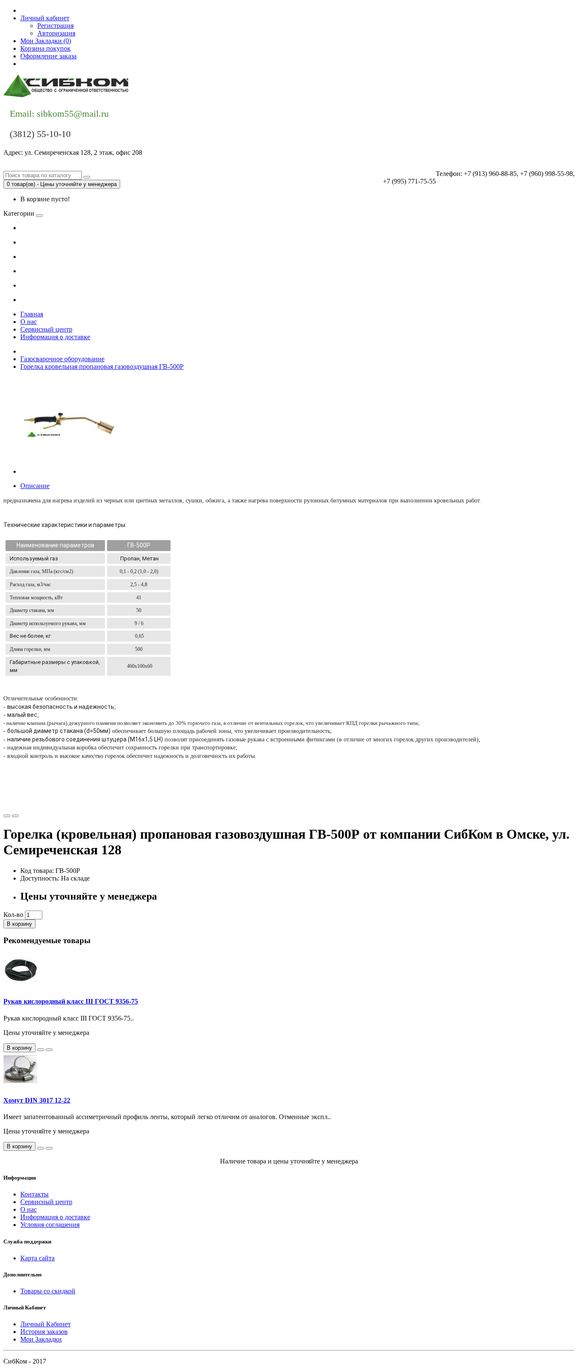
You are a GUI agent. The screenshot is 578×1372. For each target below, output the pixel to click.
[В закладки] (6, 816)
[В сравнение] (15, 816)
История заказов (44, 1331)
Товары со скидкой (47, 1291)
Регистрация (55, 25)
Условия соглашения (50, 1224)
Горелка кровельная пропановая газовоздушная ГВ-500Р (102, 366)
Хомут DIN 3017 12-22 (36, 1100)
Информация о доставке (55, 336)
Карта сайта (37, 1258)
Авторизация (56, 33)
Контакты (34, 63)
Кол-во (13, 914)
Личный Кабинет (45, 1324)
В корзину (19, 924)
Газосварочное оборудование (62, 358)
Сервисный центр (46, 329)
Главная (31, 314)
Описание (35, 485)
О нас (28, 321)
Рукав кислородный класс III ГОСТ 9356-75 (70, 1001)
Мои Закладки (41, 1339)
